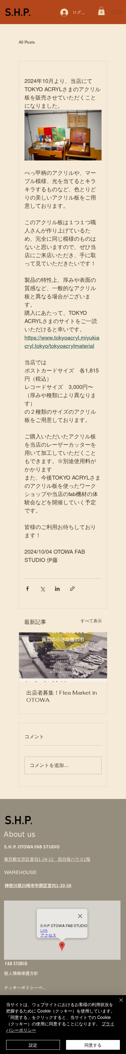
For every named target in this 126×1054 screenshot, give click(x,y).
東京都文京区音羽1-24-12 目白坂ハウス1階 (47, 859)
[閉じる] (117, 1003)
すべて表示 (91, 620)
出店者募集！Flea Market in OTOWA (61, 696)
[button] (101, 11)
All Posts (27, 42)
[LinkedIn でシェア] (57, 589)
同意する (93, 1045)
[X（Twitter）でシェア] (42, 589)
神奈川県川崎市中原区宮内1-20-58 (38, 885)
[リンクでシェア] (72, 589)
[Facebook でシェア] (27, 589)
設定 (33, 1045)
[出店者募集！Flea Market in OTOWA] (63, 657)
